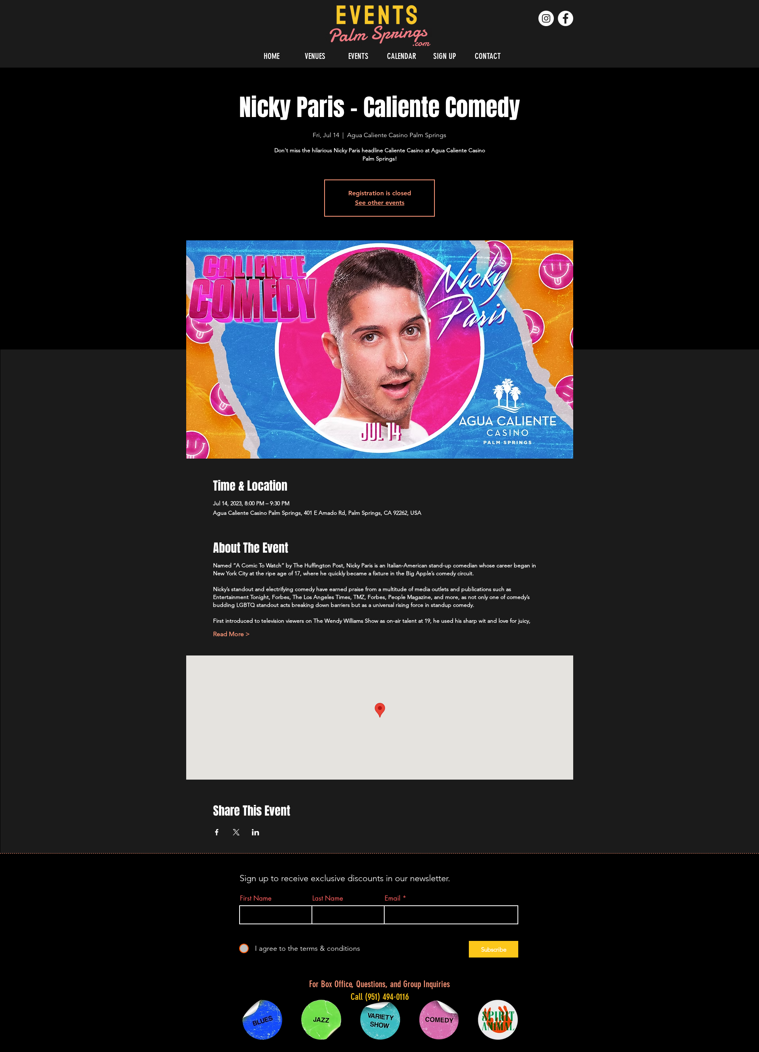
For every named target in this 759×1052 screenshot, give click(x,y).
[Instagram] (546, 18)
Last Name (327, 898)
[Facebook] (565, 18)
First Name (256, 898)
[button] (315, 56)
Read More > (231, 634)
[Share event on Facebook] (217, 832)
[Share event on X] (236, 832)
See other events (379, 202)
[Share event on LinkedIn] (255, 832)
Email (392, 898)
